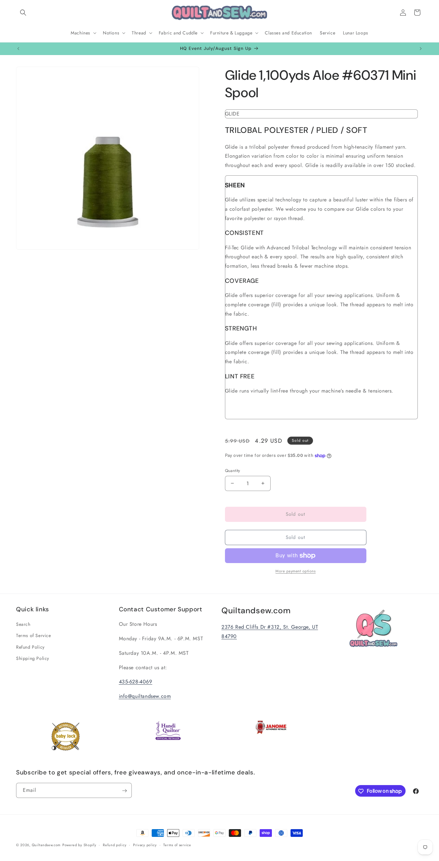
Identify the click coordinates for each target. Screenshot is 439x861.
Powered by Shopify (79, 844)
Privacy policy (145, 844)
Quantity (232, 471)
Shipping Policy (32, 658)
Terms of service (177, 844)
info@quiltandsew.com (145, 696)
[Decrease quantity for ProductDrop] (232, 483)
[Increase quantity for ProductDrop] (263, 483)
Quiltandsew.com (46, 844)
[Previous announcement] (18, 48)
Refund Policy (30, 647)
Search (23, 624)
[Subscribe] (124, 790)
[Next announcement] (421, 48)
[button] (23, 12)
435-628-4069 (135, 682)
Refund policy (114, 844)
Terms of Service (33, 636)
